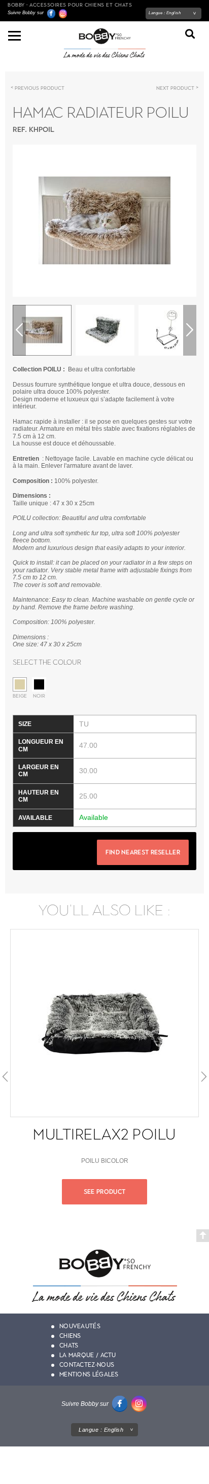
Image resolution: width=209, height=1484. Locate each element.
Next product (175, 88)
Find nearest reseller (143, 852)
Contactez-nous (86, 1364)
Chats (69, 1345)
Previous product (39, 88)
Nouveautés (79, 1326)
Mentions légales (89, 1374)
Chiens (70, 1335)
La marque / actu (87, 1355)
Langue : (165, 13)
